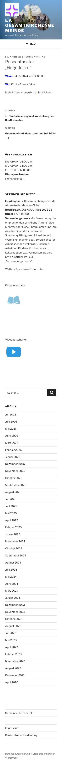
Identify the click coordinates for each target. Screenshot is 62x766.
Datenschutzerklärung (17, 753)
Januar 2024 (12, 597)
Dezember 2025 (15, 463)
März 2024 (11, 590)
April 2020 (11, 682)
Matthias (38, 57)
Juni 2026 (11, 421)
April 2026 (11, 435)
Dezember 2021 (14, 675)
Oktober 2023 (13, 619)
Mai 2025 (11, 513)
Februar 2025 (13, 527)
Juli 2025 (10, 499)
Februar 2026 (13, 450)
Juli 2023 (10, 633)
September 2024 (15, 555)
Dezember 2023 (15, 604)
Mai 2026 (11, 428)
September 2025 (15, 485)
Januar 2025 (12, 534)
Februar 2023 (13, 654)
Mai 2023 (11, 640)
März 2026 (11, 442)
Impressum (12, 728)
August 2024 (13, 562)
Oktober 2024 (13, 548)
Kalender (18, 178)
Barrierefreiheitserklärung (21, 735)
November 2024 (15, 541)
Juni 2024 (11, 569)
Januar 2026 (12, 457)
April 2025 (11, 520)
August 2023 (13, 626)
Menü (33, 44)
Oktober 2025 (13, 478)
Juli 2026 (10, 414)
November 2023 (15, 611)
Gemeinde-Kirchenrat (18, 713)
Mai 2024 (11, 576)
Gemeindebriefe (15, 285)
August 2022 (13, 668)
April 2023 (11, 647)
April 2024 (11, 583)
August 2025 (13, 492)
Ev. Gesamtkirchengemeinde (29, 25)
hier (39, 92)
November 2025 (15, 471)
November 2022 (15, 661)
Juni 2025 (11, 506)
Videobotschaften (16, 339)
